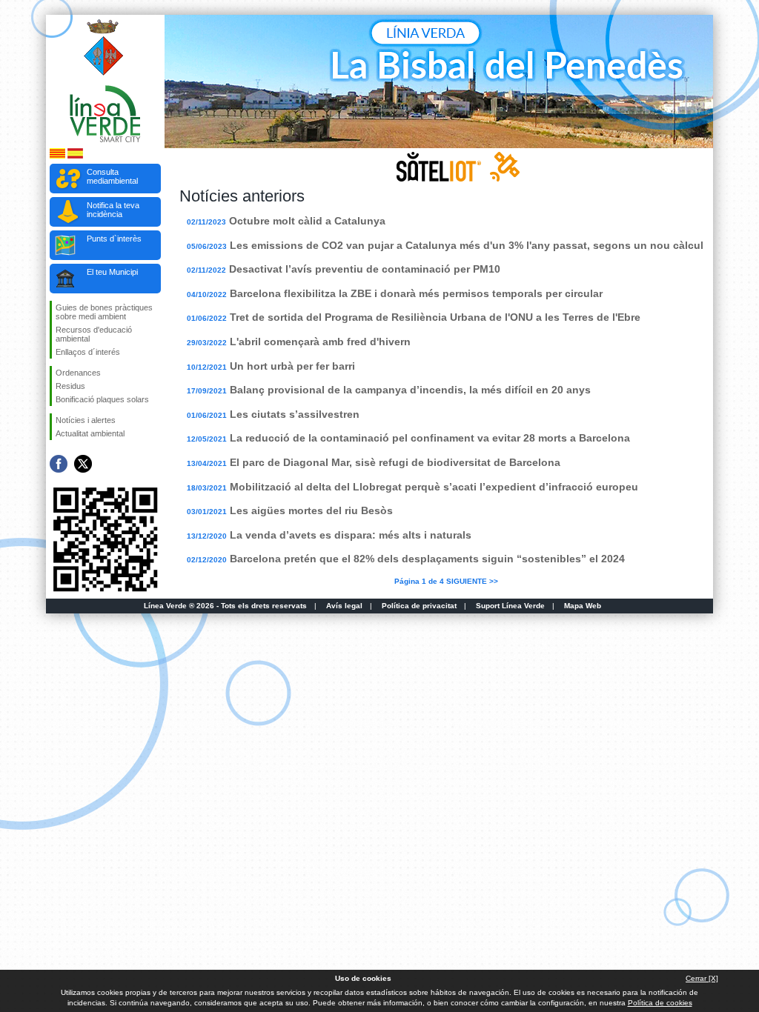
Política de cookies (660, 1003)
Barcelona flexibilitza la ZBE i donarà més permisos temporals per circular (416, 293)
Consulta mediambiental (112, 176)
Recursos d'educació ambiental (94, 334)
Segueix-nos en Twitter (83, 464)
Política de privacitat (419, 606)
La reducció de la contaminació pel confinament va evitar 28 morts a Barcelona (430, 438)
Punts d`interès (114, 238)
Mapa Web (582, 606)
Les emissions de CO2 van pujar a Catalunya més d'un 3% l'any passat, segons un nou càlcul (466, 245)
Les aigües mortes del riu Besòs (311, 510)
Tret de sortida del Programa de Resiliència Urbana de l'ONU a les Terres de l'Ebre (435, 317)
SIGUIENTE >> (472, 581)
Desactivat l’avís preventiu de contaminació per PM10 (364, 269)
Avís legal (344, 606)
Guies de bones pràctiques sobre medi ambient (104, 312)
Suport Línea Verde (510, 606)
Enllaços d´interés (88, 351)
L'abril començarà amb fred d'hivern (320, 341)
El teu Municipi (112, 271)
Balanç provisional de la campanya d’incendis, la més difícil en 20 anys (410, 390)
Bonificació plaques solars (102, 399)
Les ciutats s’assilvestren (294, 414)
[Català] (57, 156)
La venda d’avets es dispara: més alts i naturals (350, 535)
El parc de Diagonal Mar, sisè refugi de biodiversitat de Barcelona (395, 462)
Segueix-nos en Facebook (58, 464)
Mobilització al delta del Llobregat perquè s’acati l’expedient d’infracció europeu (434, 487)
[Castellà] (75, 156)
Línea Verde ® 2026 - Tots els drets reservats (225, 606)
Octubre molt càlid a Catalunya (307, 221)
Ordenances (78, 372)
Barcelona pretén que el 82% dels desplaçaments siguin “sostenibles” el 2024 (427, 559)
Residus (70, 386)
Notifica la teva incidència (113, 210)
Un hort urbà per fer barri (292, 366)
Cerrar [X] (702, 978)
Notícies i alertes (86, 420)
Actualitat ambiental (90, 433)
